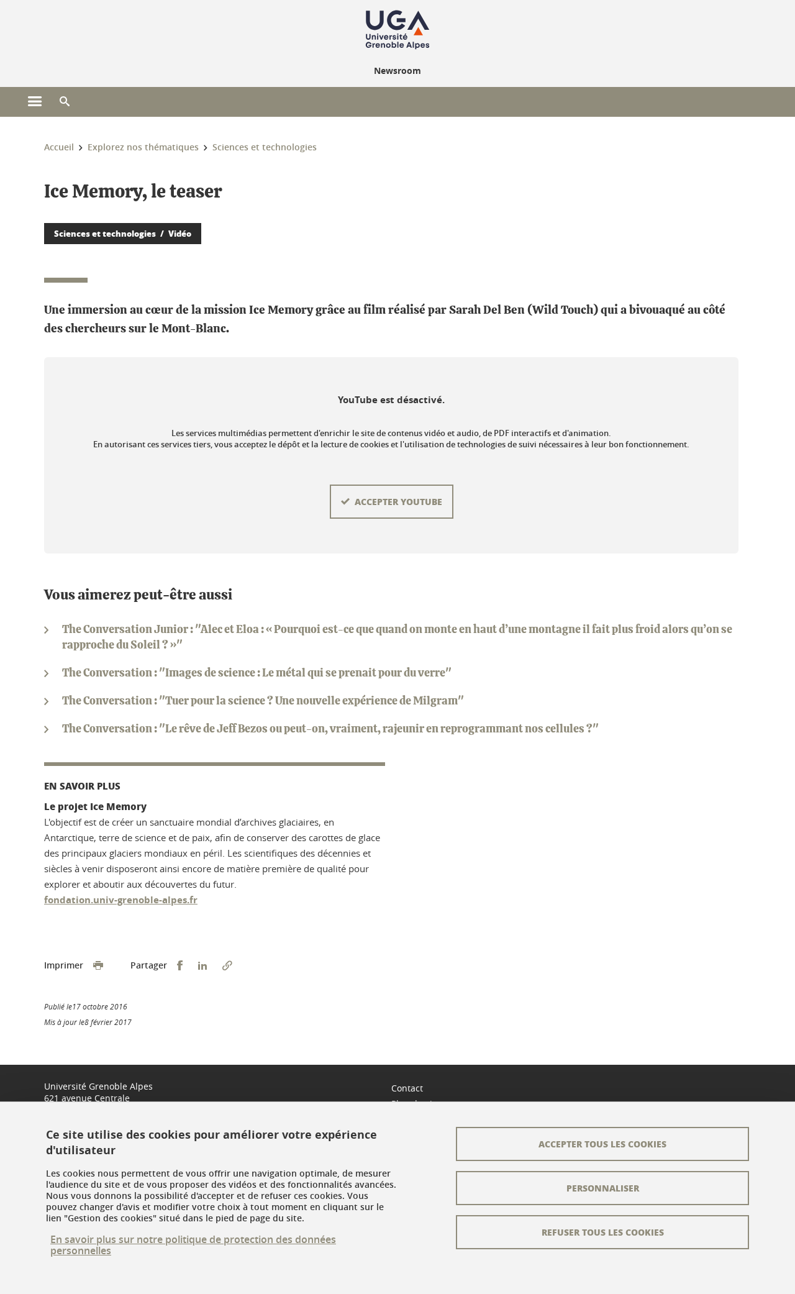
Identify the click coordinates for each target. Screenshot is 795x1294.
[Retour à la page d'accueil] (397, 30)
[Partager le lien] (227, 965)
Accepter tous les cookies (602, 1143)
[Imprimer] (98, 965)
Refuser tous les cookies (603, 1232)
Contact (407, 1088)
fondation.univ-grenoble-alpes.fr (121, 899)
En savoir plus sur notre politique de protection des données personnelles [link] (193, 1245)
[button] (65, 102)
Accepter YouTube (398, 501)
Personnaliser (602, 1188)
